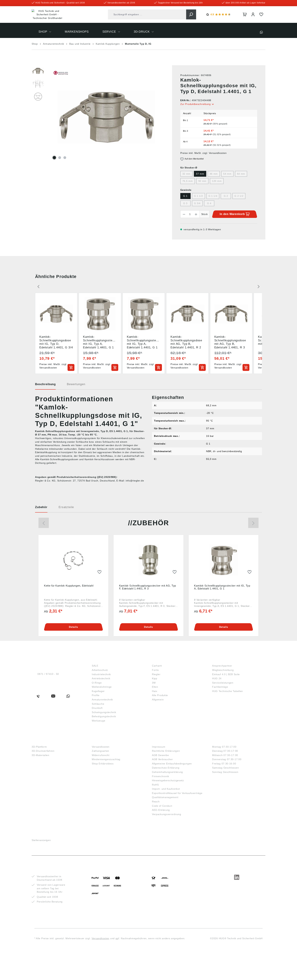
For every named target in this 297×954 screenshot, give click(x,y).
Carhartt (157, 665)
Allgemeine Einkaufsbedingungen (172, 763)
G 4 (209, 203)
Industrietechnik (101, 674)
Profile (96, 695)
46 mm (214, 173)
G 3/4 (197, 203)
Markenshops (164, 660)
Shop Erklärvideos (103, 763)
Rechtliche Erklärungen (166, 750)
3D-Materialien (40, 755)
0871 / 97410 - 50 (48, 674)
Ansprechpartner (222, 665)
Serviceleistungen (222, 682)
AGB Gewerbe (160, 755)
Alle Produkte (160, 695)
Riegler (156, 674)
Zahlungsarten (100, 750)
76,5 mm (187, 181)
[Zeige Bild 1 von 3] (54, 157)
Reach (156, 801)
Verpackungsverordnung (166, 814)
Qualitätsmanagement (165, 797)
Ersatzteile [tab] (66, 507)
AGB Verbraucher (162, 759)
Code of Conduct (162, 805)
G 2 (226, 196)
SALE (95, 665)
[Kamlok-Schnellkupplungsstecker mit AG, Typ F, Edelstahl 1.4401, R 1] (148, 560)
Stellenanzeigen (41, 840)
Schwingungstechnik (104, 712)
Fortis (155, 670)
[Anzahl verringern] (184, 214)
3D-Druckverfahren (43, 750)
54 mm (227, 173)
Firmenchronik (160, 776)
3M (154, 682)
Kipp (154, 678)
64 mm (241, 173)
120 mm (217, 181)
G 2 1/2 (238, 196)
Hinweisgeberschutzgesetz (168, 780)
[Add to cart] (71, 367)
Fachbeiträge (220, 686)
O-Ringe (97, 682)
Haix (154, 691)
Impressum (158, 746)
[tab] (45, 385)
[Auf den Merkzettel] (99, 572)
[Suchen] (191, 14)
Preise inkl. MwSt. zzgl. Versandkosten (203, 153)
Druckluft (97, 708)
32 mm (186, 173)
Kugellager (98, 691)
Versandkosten (100, 746)
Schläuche (98, 703)
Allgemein (158, 699)
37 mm (200, 173)
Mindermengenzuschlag (106, 759)
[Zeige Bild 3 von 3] (64, 157)
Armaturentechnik (102, 699)
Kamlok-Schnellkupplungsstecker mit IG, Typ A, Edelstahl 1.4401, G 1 (222, 587)
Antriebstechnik (101, 678)
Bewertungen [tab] (76, 384)
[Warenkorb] (245, 14)
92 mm (202, 181)
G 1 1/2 (198, 196)
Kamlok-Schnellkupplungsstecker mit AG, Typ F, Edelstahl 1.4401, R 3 (147, 587)
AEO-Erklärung (161, 810)
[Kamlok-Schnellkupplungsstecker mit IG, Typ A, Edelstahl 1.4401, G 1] (223, 560)
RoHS (155, 784)
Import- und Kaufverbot (166, 788)
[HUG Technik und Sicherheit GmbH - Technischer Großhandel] (47, 14)
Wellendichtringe (102, 686)
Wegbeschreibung (223, 670)
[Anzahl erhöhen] (196, 214)
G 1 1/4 (212, 196)
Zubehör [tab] (41, 507)
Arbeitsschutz (100, 670)
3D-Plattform (39, 746)
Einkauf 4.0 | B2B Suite (226, 674)
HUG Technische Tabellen (227, 691)
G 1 (185, 196)
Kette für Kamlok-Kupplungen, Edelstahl (69, 585)
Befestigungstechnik (104, 716)
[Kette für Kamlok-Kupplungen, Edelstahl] (73, 560)
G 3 (185, 203)
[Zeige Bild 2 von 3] (59, 157)
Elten (155, 686)
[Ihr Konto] (253, 14)
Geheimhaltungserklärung (167, 772)
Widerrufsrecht (100, 755)
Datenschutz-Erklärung (165, 767)
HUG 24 (217, 678)
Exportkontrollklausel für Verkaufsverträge (177, 793)
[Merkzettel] (261, 14)
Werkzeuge (98, 720)
